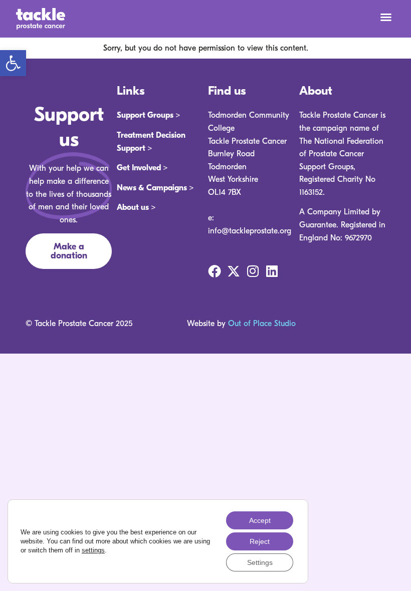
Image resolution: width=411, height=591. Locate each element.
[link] (13, 63)
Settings (260, 562)
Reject (260, 541)
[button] (386, 17)
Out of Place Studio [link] (262, 323)
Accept (260, 520)
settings (93, 550)
